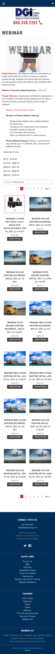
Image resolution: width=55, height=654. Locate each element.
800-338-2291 (27, 524)
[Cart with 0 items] (52, 3)
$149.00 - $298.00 (11, 163)
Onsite (27, 607)
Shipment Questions (27, 582)
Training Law (27, 576)
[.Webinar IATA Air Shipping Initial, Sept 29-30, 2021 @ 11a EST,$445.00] (40, 406)
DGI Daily (27, 567)
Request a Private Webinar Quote (20, 110)
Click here (42, 90)
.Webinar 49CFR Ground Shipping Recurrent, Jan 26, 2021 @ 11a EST (15, 327)
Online (27, 604)
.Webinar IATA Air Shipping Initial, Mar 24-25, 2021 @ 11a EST (40, 473)
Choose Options (15, 239)
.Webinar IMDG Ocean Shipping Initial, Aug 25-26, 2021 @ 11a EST (14, 376)
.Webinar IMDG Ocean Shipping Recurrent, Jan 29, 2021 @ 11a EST (15, 425)
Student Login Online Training (27, 579)
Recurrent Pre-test (27, 616)
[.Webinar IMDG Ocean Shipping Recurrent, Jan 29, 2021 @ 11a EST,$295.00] (15, 406)
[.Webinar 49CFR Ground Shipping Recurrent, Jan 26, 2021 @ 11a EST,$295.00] (15, 308)
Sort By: (8, 182)
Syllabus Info (27, 619)
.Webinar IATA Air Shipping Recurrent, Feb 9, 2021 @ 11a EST (40, 221)
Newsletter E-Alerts (27, 570)
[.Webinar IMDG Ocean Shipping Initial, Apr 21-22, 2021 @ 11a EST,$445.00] (40, 359)
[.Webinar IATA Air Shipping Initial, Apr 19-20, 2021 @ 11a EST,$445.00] (15, 456)
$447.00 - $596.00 (11, 171)
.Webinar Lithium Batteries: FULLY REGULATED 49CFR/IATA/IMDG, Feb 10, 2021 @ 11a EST (15, 225)
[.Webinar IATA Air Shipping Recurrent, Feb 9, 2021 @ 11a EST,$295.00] (40, 204)
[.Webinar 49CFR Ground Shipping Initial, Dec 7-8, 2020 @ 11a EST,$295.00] (40, 258)
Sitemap (27, 650)
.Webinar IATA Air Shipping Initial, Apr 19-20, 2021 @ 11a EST (14, 473)
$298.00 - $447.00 (11, 167)
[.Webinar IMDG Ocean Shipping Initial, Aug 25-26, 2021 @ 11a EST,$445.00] (15, 359)
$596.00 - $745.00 (11, 175)
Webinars (27, 610)
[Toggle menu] (3, 3)
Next (47, 188)
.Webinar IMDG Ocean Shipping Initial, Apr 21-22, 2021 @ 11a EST (40, 376)
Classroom (27, 601)
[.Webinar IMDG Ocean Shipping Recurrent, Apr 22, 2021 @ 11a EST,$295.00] (40, 308)
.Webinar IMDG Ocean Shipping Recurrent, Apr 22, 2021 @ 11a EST (40, 327)
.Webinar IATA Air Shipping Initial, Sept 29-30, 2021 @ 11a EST (40, 425)
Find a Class (27, 598)
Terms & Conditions (27, 573)
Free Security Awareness (27, 613)
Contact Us (27, 561)
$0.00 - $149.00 (10, 159)
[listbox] (21, 182)
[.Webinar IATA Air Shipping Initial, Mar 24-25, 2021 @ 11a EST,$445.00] (40, 456)
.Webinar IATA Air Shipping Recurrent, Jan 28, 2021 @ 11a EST (15, 277)
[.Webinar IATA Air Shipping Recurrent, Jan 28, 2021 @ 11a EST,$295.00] (15, 258)
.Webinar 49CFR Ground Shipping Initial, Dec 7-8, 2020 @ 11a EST (40, 277)
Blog (27, 564)
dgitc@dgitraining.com (27, 527)
